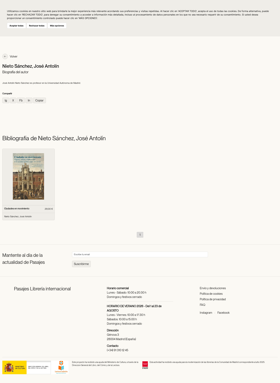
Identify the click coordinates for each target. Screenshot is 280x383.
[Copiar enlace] (39, 100)
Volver (13, 56)
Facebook (223, 312)
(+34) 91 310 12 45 (117, 350)
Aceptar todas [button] (16, 25)
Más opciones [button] (57, 25)
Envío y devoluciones (213, 288)
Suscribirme (81, 264)
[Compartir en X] (13, 100)
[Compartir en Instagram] (6, 100)
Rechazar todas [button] (36, 25)
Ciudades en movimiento (16, 208)
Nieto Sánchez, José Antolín (18, 216)
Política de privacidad (213, 299)
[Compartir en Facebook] (21, 100)
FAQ (202, 305)
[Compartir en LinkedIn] (29, 100)
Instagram (206, 312)
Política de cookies (211, 293)
